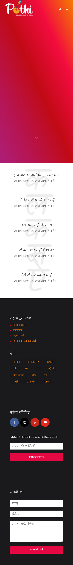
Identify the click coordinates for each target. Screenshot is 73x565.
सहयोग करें (18, 335)
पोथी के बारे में (19, 324)
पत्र (39, 368)
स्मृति (15, 381)
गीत (15, 368)
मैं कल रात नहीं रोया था (36, 250)
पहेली (51, 368)
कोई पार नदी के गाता (36, 225)
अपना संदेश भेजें (36, 549)
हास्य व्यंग (30, 381)
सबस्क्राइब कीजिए (36, 457)
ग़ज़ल (46, 381)
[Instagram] (24, 422)
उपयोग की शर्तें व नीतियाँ (24, 340)
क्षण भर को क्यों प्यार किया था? (36, 175)
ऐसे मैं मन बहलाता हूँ (36, 275)
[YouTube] (45, 422)
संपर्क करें (17, 330)
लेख (34, 375)
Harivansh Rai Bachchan (32, 180)
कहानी (50, 361)
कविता (53, 180)
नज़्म (27, 368)
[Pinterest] (34, 422)
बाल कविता (18, 375)
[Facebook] (14, 422)
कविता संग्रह (33, 361)
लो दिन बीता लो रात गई (36, 200)
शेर (45, 375)
